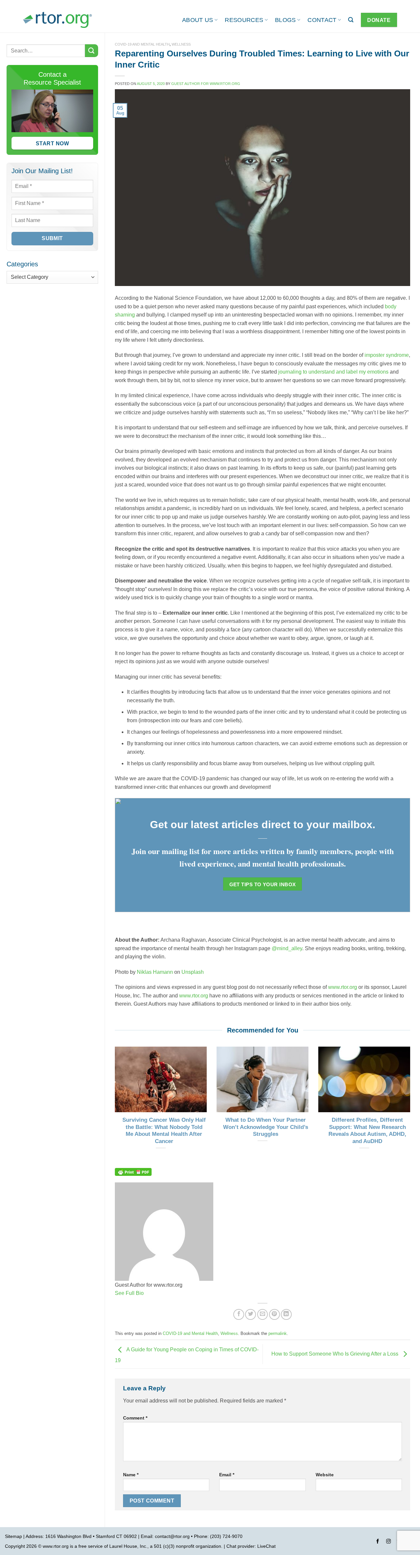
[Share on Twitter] (250, 1314)
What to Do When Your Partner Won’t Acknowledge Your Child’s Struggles (265, 1127)
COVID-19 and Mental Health (142, 44)
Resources (244, 20)
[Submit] (91, 50)
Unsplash (192, 972)
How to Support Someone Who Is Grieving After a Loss (335, 1354)
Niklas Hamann (155, 972)
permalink (277, 1333)
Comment (135, 1418)
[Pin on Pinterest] (274, 1314)
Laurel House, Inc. (128, 1546)
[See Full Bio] (147, 1293)
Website (325, 1474)
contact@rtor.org (172, 1536)
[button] (350, 19)
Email (226, 1474)
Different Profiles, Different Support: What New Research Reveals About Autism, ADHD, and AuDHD (367, 1130)
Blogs (285, 20)
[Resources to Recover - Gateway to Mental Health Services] (57, 20)
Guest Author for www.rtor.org (205, 84)
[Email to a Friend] (262, 1314)
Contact (321, 20)
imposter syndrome (387, 355)
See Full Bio (129, 1293)
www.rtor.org (342, 987)
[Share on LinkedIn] (286, 1314)
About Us (197, 20)
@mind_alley (287, 948)
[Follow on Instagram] (388, 1542)
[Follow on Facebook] (378, 1542)
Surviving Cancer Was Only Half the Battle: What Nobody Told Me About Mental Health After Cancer (164, 1130)
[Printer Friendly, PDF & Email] (133, 1171)
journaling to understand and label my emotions (333, 372)
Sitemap (13, 1536)
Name (130, 1474)
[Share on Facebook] (238, 1314)
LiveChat (266, 1546)
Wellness (181, 44)
